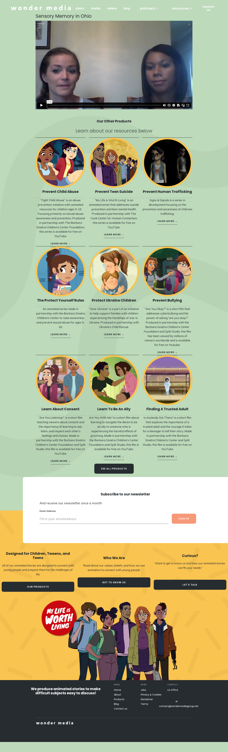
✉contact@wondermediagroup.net (176, 704)
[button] (149, 8)
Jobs (143, 690)
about (79, 8)
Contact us (120, 708)
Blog (116, 704)
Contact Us (208, 8)
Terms (144, 704)
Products (119, 699)
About (117, 694)
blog (127, 8)
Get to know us (114, 582)
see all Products (114, 468)
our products (38, 586)
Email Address (48, 510)
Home (117, 690)
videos (112, 8)
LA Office (172, 690)
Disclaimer (147, 699)
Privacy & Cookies (151, 694)
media (95, 8)
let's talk (190, 584)
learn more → (61, 243)
